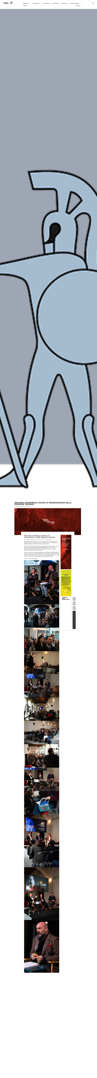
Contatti (78, 5)
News (24, 5)
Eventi (42, 539)
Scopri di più (65, 550)
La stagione (46, 539)
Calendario (55, 3)
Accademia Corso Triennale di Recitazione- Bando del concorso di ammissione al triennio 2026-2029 (66, 579)
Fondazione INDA (20, 506)
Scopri (66, 591)
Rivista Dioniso (75, 3)
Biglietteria (46, 3)
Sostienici (64, 3)
